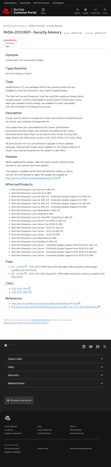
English (85, 13)
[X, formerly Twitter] (104, 347)
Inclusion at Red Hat (13, 433)
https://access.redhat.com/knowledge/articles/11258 (32, 178)
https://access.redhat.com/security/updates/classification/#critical (44, 303)
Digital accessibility (13, 452)
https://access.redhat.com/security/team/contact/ (25, 323)
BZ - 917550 (17, 266)
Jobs (39, 426)
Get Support (58, 3)
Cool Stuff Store (44, 433)
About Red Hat (11, 426)
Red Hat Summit (77, 433)
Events (72, 426)
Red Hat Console (41, 3)
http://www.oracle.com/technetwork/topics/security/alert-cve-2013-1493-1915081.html (54, 307)
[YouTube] (90, 347)
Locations (9, 430)
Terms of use (42, 448)
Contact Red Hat (44, 430)
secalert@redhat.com (41, 320)
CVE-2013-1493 (19, 288)
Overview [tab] (10, 43)
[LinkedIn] (84, 347)
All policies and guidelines (80, 448)
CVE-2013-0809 (20, 292)
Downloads (25, 3)
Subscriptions (10, 3)
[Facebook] (97, 347)
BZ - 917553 (17, 273)
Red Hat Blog (75, 430)
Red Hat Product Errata (14, 26)
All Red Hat (95, 13)
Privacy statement (12, 448)
